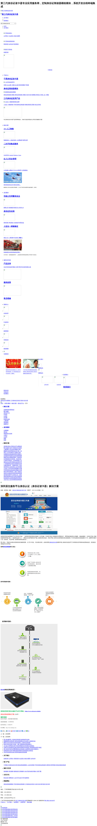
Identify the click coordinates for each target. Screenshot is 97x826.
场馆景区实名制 (8, 433)
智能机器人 (7, 140)
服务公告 (28, 267)
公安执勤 (6, 170)
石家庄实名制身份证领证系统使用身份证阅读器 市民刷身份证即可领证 (23, 747)
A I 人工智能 (9, 129)
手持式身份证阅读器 (19, 104)
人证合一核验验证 (11, 226)
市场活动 (6, 339)
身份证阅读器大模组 (9, 94)
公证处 (5, 416)
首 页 (5, 26)
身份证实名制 (9, 211)
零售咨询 (15, 809)
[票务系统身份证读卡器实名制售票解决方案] (13, 182)
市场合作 (6, 392)
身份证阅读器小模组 (20, 94)
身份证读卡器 (20, 490)
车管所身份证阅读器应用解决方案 (13, 470)
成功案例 (6, 192)
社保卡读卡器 (38, 784)
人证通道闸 (19, 140)
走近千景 (21, 777)
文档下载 (18, 267)
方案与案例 (7, 403)
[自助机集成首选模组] (10, 92)
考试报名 (11, 222)
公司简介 (6, 36)
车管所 (5, 414)
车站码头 (16, 237)
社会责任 (11, 36)
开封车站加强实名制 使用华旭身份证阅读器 (15, 752)
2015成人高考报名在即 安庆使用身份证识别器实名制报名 (19, 746)
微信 (28, 730)
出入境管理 (18, 170)
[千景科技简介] (8, 33)
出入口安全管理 (10, 159)
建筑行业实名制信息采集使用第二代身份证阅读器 (17, 742)
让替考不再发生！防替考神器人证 (13, 460)
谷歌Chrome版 (7, 85)
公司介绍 (46, 384)
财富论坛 (16, 207)
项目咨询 (15, 814)
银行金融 (6, 411)
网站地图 (29, 802)
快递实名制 (7, 419)
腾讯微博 (19, 730)
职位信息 (6, 777)
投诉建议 (6, 393)
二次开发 (15, 815)
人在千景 (16, 777)
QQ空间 (8, 730)
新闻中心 (6, 304)
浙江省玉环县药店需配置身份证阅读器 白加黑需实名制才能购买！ (21, 749)
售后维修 (7, 298)
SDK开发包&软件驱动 (10, 267)
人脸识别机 (13, 140)
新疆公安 (6, 207)
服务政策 (7, 282)
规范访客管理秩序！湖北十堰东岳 (13, 471)
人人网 (24, 730)
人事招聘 (11, 237)
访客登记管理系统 (51, 765)
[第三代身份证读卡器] (7, 10)
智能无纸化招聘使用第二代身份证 (13, 457)
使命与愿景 (17, 36)
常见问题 (23, 267)
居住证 (5, 432)
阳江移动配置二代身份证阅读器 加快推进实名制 (16, 739)
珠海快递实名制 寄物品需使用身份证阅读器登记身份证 (18, 750)
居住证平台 (21, 403)
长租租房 (16, 222)
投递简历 (26, 777)
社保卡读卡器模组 (31, 94)
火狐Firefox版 (15, 85)
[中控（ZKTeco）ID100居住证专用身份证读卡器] (16, 708)
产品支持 (7, 264)
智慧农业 (21, 222)
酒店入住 (6, 237)
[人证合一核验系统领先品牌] (11, 101)
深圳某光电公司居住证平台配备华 (13, 446)
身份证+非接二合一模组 (42, 94)
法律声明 (22, 802)
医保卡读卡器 (24, 400)
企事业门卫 (12, 170)
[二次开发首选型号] (9, 82)
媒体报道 (6, 331)
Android (11, 155)
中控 (25, 490)
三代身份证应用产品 (12, 98)
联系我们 (6, 20)
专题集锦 (6, 354)
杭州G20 (21, 207)
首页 (2, 403)
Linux (19, 155)
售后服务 (11, 771)
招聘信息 (40, 368)
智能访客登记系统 (30, 104)
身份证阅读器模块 (11, 89)
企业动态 (6, 313)
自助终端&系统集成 (9, 409)
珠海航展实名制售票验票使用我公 (13, 478)
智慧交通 (25, 140)
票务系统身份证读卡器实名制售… (12, 184)
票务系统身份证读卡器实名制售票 (13, 476)
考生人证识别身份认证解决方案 (12, 452)
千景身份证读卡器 (11, 79)
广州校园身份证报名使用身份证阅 (13, 463)
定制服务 (21, 771)
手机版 (27, 85)
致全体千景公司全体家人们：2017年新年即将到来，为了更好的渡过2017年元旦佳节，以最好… (13, 371)
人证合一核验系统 (8, 104)
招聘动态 (40, 373)
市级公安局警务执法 (12, 196)
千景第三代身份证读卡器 (10, 765)
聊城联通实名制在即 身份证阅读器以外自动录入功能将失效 (19, 741)
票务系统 (6, 222)
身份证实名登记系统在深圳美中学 (13, 462)
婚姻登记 (6, 424)
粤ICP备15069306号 (49, 800)
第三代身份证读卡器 (20, 800)
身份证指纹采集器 (61, 765)
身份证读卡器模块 (5, 400)
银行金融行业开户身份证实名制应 (13, 448)
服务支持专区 (7, 260)
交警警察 (6, 430)
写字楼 (5, 417)
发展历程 (6, 52)
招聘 (5, 438)
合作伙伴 (11, 44)
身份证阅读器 (6, 546)
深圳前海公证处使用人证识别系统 (13, 467)
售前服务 (6, 771)
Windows (15, 155)
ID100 (2, 689)
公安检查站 (25, 170)
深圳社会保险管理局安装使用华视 (13, 473)
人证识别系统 (31, 765)
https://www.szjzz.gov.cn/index (33, 711)
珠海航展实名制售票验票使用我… (12, 252)
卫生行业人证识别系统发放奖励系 (13, 479)
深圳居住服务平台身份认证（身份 (13, 475)
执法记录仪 (38, 104)
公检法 (5, 435)
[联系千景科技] (8, 49)
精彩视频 (6, 348)
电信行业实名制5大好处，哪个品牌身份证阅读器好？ (18, 744)
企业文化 (59, 384)
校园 (5, 440)
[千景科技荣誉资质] (9, 41)
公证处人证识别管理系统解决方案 (13, 468)
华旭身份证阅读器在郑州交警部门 (13, 454)
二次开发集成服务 (11, 144)
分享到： (4, 730)
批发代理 (15, 810)
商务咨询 (6, 390)
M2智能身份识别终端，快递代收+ (13, 459)
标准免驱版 (22, 85)
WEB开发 (6, 155)
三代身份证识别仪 (15, 400)
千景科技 (50, 69)
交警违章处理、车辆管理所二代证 (13, 465)
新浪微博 (14, 730)
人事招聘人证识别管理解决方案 (12, 449)
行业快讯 (6, 322)
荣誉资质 (6, 44)
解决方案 (6, 125)
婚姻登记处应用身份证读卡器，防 (13, 451)
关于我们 (6, 17)
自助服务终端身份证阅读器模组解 (13, 455)
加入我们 (40, 359)
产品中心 (6, 75)
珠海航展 (11, 207)
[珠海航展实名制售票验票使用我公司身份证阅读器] (13, 250)
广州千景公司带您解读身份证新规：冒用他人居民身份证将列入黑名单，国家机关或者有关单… (30, 371)
